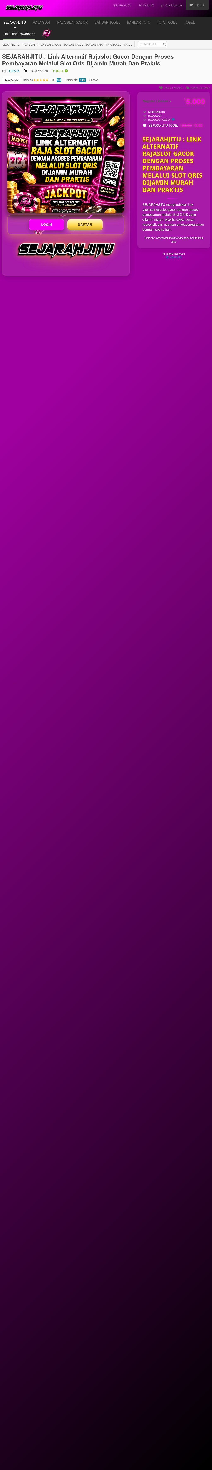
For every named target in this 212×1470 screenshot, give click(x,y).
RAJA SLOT (28, 44)
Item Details (12, 80)
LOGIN (46, 224)
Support (93, 80)
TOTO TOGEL (113, 44)
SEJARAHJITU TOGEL (176, 125)
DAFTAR (85, 224)
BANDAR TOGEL (73, 44)
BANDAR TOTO (94, 44)
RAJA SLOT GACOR (49, 44)
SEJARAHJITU (10, 44)
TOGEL (128, 44)
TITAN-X (13, 70)
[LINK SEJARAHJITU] (65, 155)
